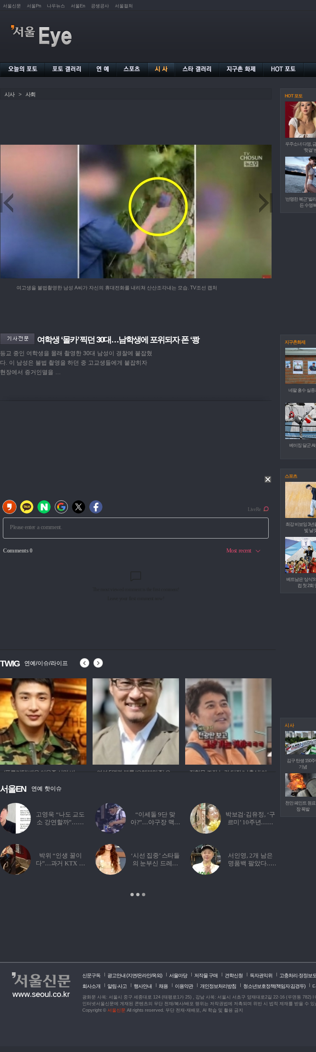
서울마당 (178, 975)
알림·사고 (117, 986)
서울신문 (12, 5)
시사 (9, 94)
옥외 (156, 975)
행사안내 (143, 986)
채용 (163, 986)
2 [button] (137, 894)
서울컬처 (124, 5)
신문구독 (91, 975)
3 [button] (143, 894)
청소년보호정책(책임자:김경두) (274, 986)
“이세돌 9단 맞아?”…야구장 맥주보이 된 (155, 822)
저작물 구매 (206, 975)
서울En (78, 5)
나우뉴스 (56, 5)
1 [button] (132, 894)
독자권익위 (261, 975)
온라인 (144, 975)
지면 (132, 975)
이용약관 (184, 986)
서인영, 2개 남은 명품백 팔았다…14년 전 (250, 863)
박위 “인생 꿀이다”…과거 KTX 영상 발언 (60, 863)
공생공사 (100, 5)
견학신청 (234, 975)
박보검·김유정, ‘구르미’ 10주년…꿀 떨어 (250, 822)
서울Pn (34, 5)
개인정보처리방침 (218, 986)
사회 (30, 94)
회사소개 (91, 986)
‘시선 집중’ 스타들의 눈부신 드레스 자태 (155, 863)
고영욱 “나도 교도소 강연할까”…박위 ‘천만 (60, 822)
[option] (43, 720)
